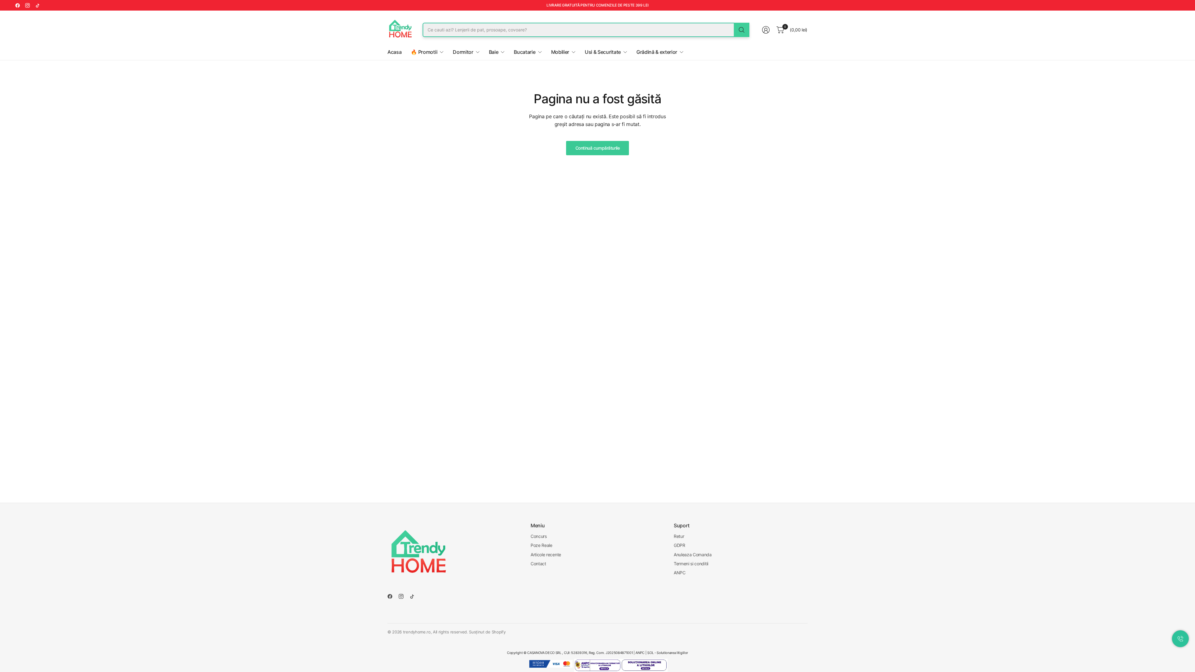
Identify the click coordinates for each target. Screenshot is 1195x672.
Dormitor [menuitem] (463, 52)
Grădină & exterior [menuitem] (656, 52)
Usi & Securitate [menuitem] (603, 52)
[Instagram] (27, 5)
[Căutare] (741, 30)
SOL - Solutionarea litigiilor (667, 653)
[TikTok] (37, 5)
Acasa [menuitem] (394, 52)
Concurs (539, 536)
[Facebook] (17, 5)
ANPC (680, 572)
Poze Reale (541, 545)
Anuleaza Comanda (693, 554)
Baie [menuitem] (494, 52)
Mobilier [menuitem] (560, 52)
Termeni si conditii (691, 563)
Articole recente (546, 554)
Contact (538, 563)
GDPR (679, 545)
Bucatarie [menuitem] (524, 52)
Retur (679, 536)
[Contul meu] (766, 30)
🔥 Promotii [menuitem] (424, 52)
